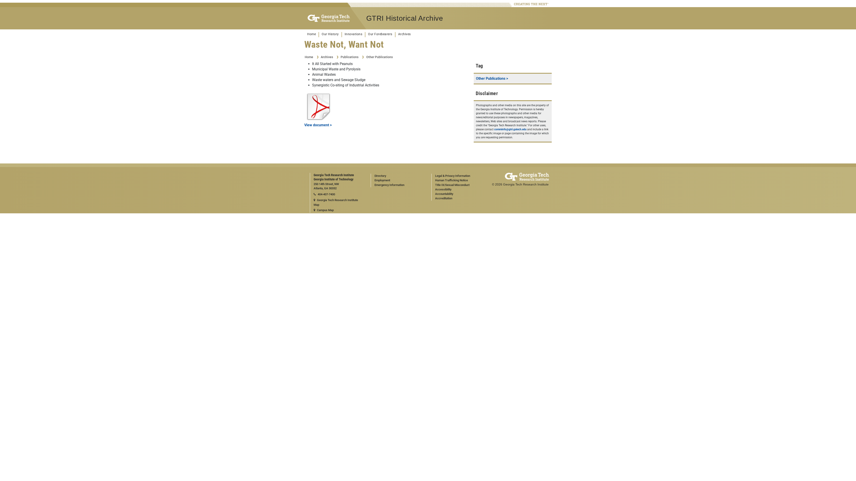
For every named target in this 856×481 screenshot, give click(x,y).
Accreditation (443, 198)
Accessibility (443, 189)
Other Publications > (492, 78)
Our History (330, 34)
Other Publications (379, 57)
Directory (380, 175)
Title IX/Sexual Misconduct (452, 185)
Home (311, 34)
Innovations (353, 34)
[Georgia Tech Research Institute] (329, 18)
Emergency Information (389, 185)
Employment (382, 180)
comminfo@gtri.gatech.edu (510, 129)
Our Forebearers (380, 34)
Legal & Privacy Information (452, 175)
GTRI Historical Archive (404, 18)
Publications (349, 57)
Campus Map (325, 210)
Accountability (444, 194)
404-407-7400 (326, 194)
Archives (404, 34)
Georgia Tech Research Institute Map (336, 202)
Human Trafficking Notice (451, 180)
